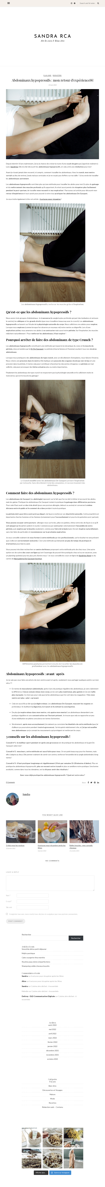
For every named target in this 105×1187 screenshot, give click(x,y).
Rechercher (26, 934)
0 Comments (10, 782)
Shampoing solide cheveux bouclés (36, 966)
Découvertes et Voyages (52, 1090)
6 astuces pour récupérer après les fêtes (47, 976)
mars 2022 (52, 1038)
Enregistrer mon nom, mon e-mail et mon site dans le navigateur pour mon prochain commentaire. (43, 914)
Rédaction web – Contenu (52, 1107)
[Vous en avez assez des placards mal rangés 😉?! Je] (31, 1137)
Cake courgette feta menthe (33, 957)
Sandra (26, 794)
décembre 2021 (52, 1050)
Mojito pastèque (28, 953)
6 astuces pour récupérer (50, 199)
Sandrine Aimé (85, 555)
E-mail (9, 901)
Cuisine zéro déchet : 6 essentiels (44, 986)
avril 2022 (52, 1033)
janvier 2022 (52, 1046)
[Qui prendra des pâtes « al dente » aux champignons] (52, 1158)
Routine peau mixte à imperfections (36, 962)
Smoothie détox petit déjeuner (34, 949)
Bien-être (57, 75)
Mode (52, 1099)
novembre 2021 (52, 1055)
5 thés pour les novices (15, 845)
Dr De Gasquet (37, 349)
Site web (9, 907)
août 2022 (52, 1025)
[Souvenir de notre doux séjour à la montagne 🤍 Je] (31, 1158)
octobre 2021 (52, 1059)
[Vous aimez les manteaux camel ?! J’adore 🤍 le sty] (73, 1158)
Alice (24, 981)
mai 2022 (52, 1029)
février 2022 (52, 1042)
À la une (47, 75)
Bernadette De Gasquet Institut (28, 559)
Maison (52, 1094)
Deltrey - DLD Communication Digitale (38, 996)
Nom (8, 895)
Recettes (52, 1103)
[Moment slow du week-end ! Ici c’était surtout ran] (73, 1137)
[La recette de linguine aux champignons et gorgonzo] (52, 1137)
